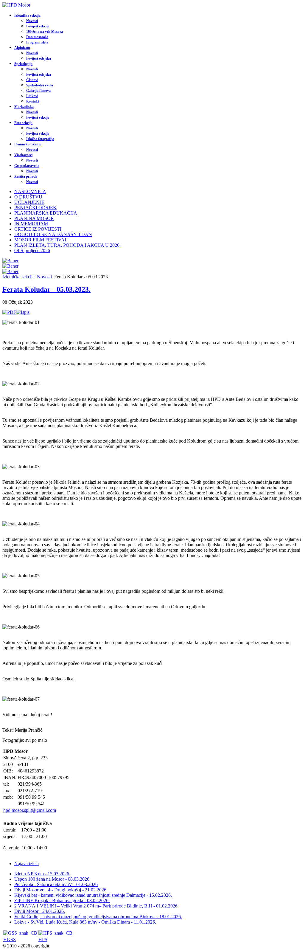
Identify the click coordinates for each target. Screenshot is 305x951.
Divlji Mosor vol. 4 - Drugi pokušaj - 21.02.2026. (61, 889)
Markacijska (24, 107)
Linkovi (32, 96)
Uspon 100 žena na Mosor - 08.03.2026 (51, 879)
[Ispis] (22, 312)
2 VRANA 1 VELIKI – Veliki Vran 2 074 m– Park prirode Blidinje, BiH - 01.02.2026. (96, 905)
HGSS (9, 939)
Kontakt (32, 101)
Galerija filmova (38, 91)
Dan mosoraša (37, 37)
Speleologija (23, 64)
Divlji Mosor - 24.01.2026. (39, 911)
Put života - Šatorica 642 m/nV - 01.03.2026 (56, 884)
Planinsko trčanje (27, 144)
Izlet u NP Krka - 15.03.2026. (42, 873)
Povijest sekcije (37, 26)
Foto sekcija (23, 123)
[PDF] (9, 312)
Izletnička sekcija (27, 15)
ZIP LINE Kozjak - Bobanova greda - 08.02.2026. (62, 900)
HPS (42, 939)
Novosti (32, 21)
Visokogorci (23, 155)
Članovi (32, 80)
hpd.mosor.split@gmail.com (29, 810)
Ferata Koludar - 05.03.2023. (46, 289)
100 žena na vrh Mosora (44, 32)
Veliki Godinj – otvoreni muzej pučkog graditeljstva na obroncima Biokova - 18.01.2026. (98, 916)
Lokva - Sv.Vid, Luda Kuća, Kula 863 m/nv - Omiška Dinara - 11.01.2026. (85, 921)
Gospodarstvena (26, 166)
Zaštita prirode (25, 176)
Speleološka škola (39, 85)
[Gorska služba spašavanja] (20, 933)
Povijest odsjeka (38, 58)
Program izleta (37, 42)
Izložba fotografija (40, 139)
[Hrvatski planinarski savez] (55, 933)
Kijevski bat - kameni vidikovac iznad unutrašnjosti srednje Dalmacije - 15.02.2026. (93, 895)
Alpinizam (22, 48)
